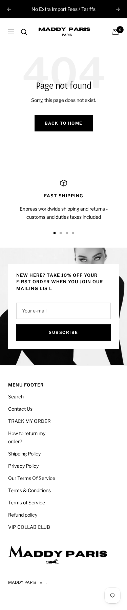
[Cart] (115, 32)
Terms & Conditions (29, 490)
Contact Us (20, 409)
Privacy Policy (23, 466)
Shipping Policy (24, 453)
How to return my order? (26, 437)
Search (16, 396)
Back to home (64, 123)
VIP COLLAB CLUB (29, 527)
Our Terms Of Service (31, 478)
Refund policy (22, 515)
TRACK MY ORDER (29, 421)
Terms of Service (26, 502)
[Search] (24, 32)
